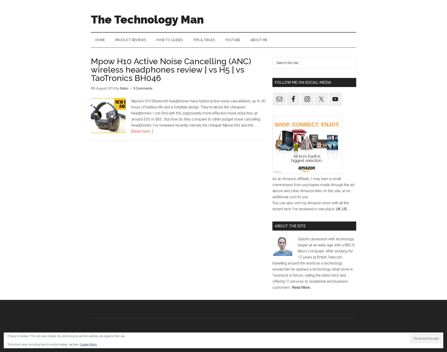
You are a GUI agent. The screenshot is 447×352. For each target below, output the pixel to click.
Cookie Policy (88, 344)
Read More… (302, 287)
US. (345, 209)
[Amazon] (307, 173)
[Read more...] (142, 131)
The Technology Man (147, 19)
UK (338, 209)
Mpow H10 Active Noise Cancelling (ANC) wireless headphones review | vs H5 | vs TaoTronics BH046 (171, 69)
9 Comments (142, 88)
